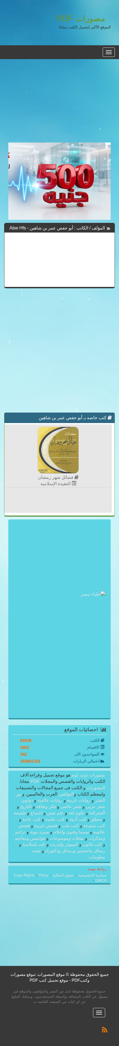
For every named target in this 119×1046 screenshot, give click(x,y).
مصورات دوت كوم (87, 775)
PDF (35, 781)
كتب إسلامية (33, 844)
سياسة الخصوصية (92, 875)
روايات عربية (79, 800)
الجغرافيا (96, 812)
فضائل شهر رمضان (56, 477)
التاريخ (26, 806)
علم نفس (55, 812)
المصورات (95, 787)
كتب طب (70, 825)
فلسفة (20, 812)
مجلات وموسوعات (66, 838)
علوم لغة (76, 812)
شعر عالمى (70, 806)
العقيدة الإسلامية (56, 483)
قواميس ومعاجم (30, 838)
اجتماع (36, 812)
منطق (96, 819)
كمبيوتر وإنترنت (64, 844)
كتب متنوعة (93, 825)
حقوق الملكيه (62, 875)
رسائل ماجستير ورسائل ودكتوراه (74, 850)
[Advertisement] (59, 103)
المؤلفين (65, 794)
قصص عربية (45, 825)
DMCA (101, 880)
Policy (43, 875)
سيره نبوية (39, 832)
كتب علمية (55, 819)
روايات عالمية (50, 800)
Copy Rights (25, 875)
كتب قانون (92, 844)
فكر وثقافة (46, 806)
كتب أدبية (77, 819)
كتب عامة (31, 819)
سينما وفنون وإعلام (71, 832)
